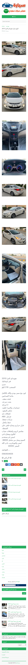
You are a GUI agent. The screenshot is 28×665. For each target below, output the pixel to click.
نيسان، (3, 572)
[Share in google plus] (12, 464)
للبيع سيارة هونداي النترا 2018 (14, 492)
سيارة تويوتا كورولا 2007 (13, 604)
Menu (14, 16)
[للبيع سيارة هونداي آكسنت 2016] (4, 501)
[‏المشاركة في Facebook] (6, 464)
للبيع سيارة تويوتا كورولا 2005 (14, 621)
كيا (2, 561)
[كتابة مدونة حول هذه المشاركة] (18, 464)
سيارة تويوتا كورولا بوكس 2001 (15, 612)
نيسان (3, 569)
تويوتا (3, 553)
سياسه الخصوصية (5, 652)
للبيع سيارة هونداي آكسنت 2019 (14, 478)
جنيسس (3, 555)
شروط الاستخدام (5, 657)
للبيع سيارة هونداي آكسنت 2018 (14, 485)
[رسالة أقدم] (3, 469)
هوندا (3, 574)
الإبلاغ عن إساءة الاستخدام (9, 599)
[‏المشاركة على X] (9, 464)
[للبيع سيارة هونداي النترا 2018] (4, 494)
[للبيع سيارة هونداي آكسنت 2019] (4, 480)
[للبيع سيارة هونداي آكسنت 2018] (4, 487)
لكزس (3, 563)
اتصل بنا (3, 654)
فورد (3, 558)
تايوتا (3, 550)
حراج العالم (18, 663)
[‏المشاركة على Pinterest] (15, 464)
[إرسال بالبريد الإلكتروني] (21, 464)
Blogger (18, 581)
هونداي (6, 461)
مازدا (3, 566)
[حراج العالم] (14, 7)
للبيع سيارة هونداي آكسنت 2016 (14, 499)
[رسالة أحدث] (25, 469)
